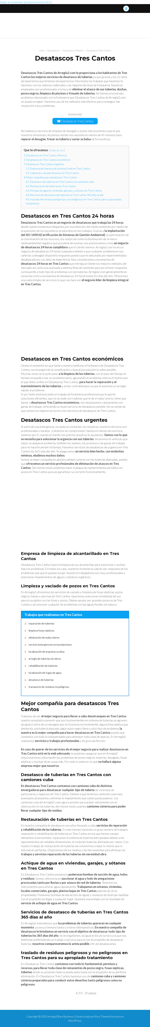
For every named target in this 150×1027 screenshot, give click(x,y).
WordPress (74, 1020)
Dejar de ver (56, 150)
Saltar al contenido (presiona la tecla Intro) (26, 2)
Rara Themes (102, 1016)
